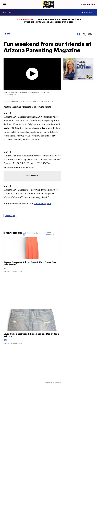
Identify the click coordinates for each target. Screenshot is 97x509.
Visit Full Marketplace (49, 233)
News (7, 33)
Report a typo (10, 216)
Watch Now (87, 4)
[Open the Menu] (4, 4)
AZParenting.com (42, 203)
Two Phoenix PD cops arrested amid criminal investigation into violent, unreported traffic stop (52, 20)
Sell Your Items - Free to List (32, 234)
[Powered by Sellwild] (57, 382)
